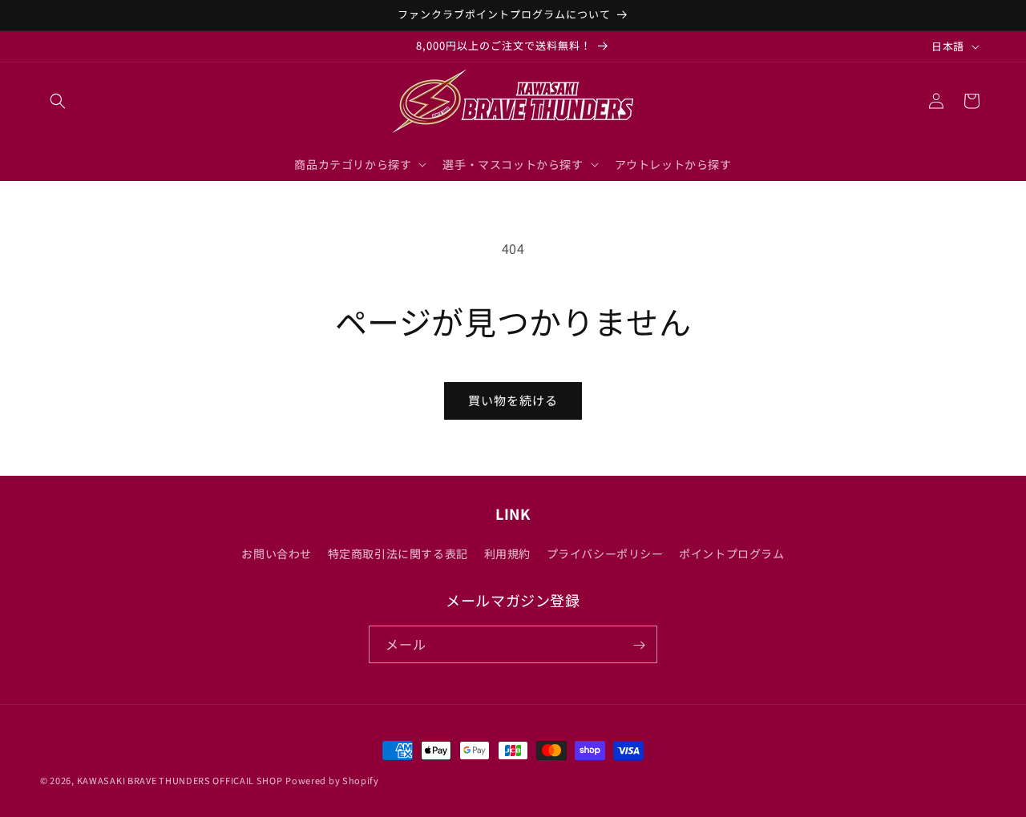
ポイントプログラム (731, 553)
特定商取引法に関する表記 (398, 553)
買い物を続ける (513, 400)
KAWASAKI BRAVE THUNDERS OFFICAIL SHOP (180, 780)
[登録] (638, 645)
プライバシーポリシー (605, 553)
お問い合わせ (276, 553)
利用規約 (507, 553)
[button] (57, 101)
